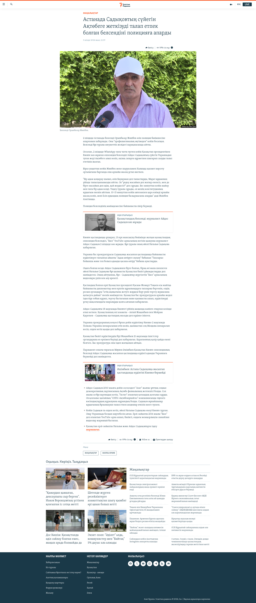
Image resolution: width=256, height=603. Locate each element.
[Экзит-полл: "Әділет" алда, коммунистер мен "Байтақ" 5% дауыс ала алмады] (107, 521)
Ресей (89, 583)
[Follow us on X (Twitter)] (136, 563)
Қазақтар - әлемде (95, 573)
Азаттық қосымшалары (57, 578)
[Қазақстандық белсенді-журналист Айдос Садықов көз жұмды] (100, 222)
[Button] (149, 48)
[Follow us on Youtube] (143, 563)
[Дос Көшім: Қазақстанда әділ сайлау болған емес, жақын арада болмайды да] (65, 521)
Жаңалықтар (93, 563)
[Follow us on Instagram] (149, 563)
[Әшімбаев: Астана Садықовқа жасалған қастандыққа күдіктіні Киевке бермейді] (100, 372)
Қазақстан (92, 568)
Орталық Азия (93, 578)
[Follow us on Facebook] (130, 563)
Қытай (90, 588)
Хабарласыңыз (53, 563)
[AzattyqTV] (231, 5)
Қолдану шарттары (55, 583)
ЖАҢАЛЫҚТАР (90, 13)
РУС (239, 4)
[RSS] (162, 563)
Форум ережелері (54, 588)
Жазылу (49, 593)
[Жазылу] (168, 563)
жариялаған (92, 430)
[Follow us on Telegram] (155, 563)
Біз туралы (51, 568)
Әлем (89, 593)
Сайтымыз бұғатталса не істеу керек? (63, 573)
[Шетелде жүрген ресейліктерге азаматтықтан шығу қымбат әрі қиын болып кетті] (107, 478)
